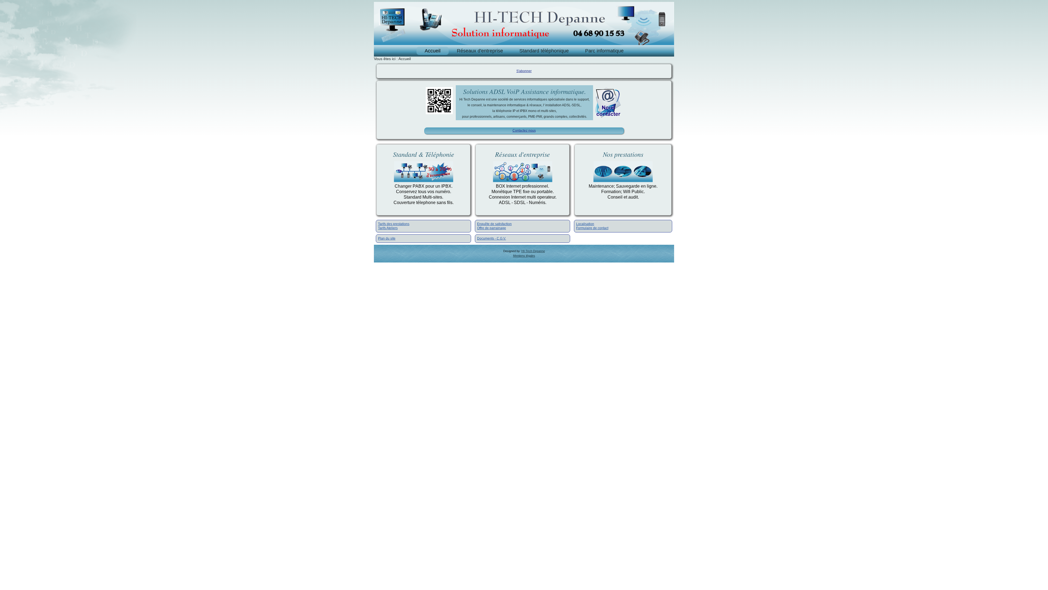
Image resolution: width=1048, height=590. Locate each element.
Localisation (585, 224)
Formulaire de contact (592, 228)
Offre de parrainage (491, 228)
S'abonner (524, 71)
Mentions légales (524, 255)
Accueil (432, 51)
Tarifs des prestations (393, 224)
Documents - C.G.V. (491, 238)
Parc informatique (604, 51)
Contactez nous (524, 130)
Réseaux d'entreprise (480, 51)
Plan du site (386, 238)
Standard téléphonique (544, 51)
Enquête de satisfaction (494, 224)
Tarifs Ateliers (388, 228)
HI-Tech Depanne (533, 251)
